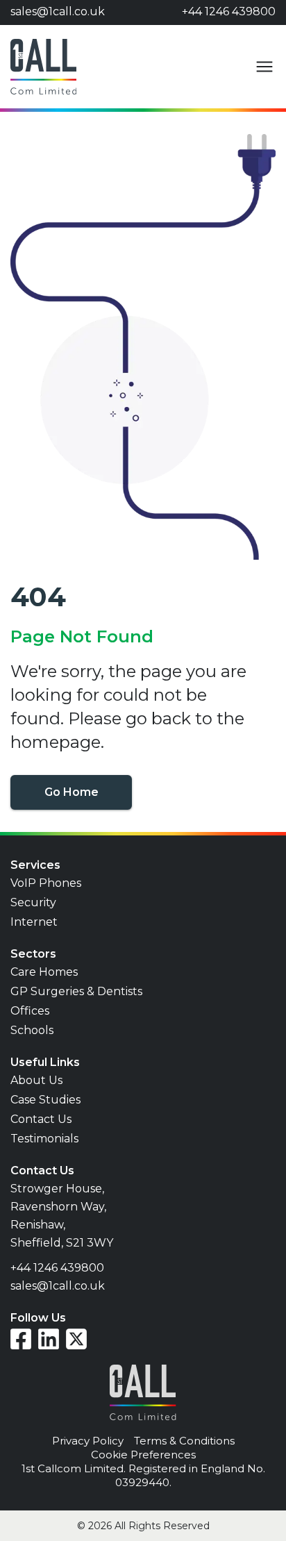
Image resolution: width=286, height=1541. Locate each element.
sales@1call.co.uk (57, 11)
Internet (34, 921)
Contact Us (41, 1119)
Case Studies (45, 1099)
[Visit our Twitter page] (76, 1339)
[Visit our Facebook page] (20, 1339)
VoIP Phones (45, 883)
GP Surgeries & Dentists (76, 991)
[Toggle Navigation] (264, 67)
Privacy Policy (88, 1440)
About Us (36, 1080)
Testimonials (44, 1138)
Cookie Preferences (143, 1454)
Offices (29, 1010)
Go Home (71, 792)
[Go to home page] (43, 66)
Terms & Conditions (184, 1440)
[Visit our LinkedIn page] (48, 1339)
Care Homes (44, 971)
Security (33, 902)
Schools (31, 1030)
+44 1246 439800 (229, 11)
